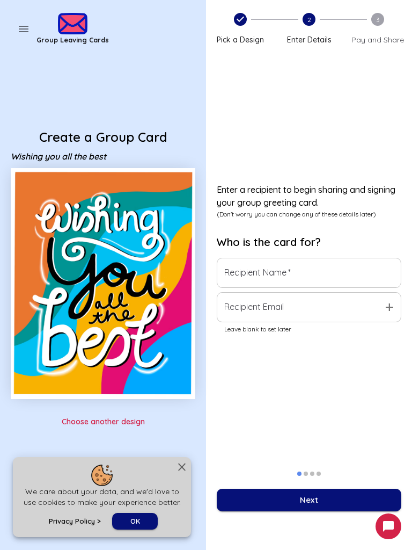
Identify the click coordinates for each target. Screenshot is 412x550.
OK (135, 521)
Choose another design (103, 421)
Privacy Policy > (75, 521)
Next (309, 500)
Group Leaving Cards (72, 39)
